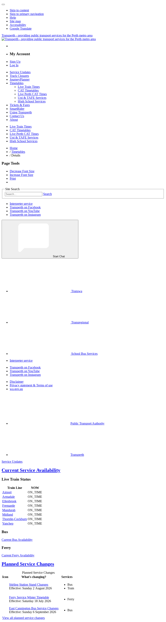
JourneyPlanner (20, 79)
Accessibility (18, 25)
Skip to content (19, 10)
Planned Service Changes (28, 564)
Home (14, 148)
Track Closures (19, 76)
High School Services (32, 101)
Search (47, 194)
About (14, 119)
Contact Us (17, 116)
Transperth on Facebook (25, 207)
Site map (15, 21)
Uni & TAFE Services (32, 97)
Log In (14, 65)
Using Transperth (21, 112)
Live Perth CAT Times (32, 94)
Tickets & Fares (20, 105)
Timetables (16, 83)
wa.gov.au (16, 389)
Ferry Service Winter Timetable (29, 597)
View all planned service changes (23, 618)
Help (13, 17)
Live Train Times (29, 86)
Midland (7, 514)
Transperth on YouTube (25, 211)
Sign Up (15, 61)
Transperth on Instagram (25, 214)
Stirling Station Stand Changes (28, 584)
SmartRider (17, 108)
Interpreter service (21, 203)
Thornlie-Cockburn (14, 519)
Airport (7, 492)
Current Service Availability (31, 470)
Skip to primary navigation (27, 14)
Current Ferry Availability (18, 555)
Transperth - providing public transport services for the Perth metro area (47, 35)
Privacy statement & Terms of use (31, 385)
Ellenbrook (9, 501)
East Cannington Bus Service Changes (34, 608)
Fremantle (8, 505)
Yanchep (7, 523)
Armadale (8, 496)
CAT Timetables (28, 90)
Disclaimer (16, 381)
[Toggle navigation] (3, 4)
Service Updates (20, 72)
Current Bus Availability (17, 539)
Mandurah (8, 510)
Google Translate (21, 28)
